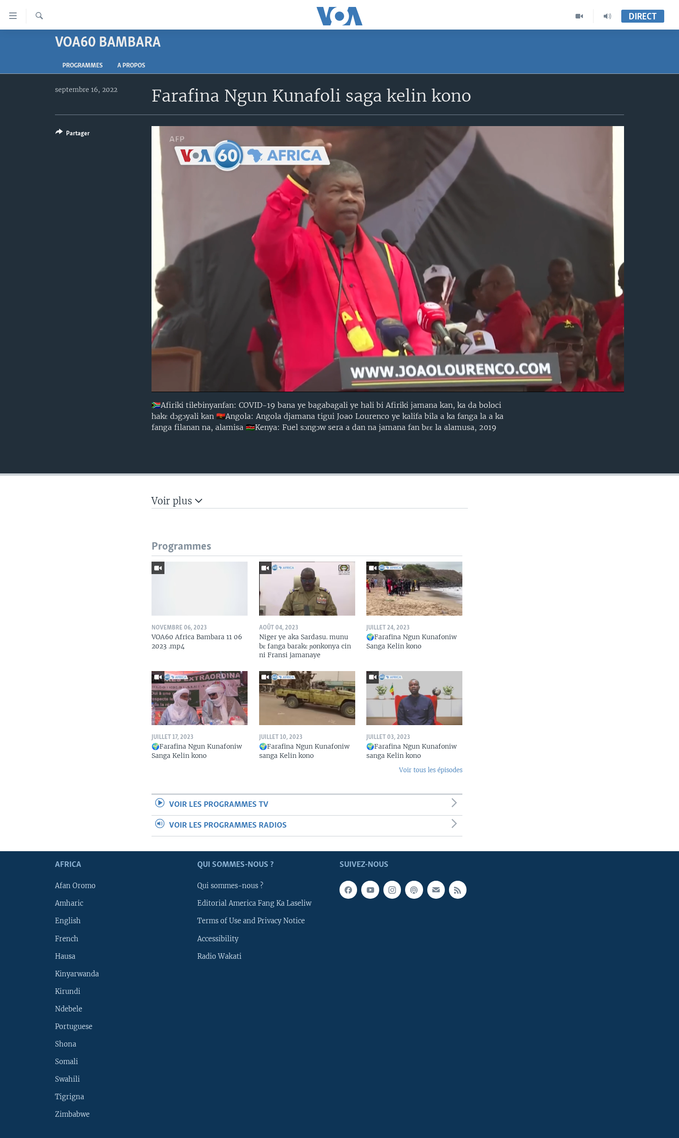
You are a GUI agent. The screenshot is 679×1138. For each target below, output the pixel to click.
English (68, 921)
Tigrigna (69, 1097)
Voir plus (173, 501)
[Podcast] (414, 890)
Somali (66, 1062)
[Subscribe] (436, 890)
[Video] (579, 16)
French (67, 939)
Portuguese (73, 1027)
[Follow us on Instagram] (392, 890)
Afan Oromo (75, 886)
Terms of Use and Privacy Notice (251, 921)
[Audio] (607, 16)
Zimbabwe (72, 1114)
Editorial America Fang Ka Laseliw (254, 904)
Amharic (69, 904)
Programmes (82, 65)
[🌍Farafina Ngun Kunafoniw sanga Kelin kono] (307, 698)
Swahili (67, 1079)
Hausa (65, 956)
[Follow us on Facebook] (348, 890)
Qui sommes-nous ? (230, 886)
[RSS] (458, 890)
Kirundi (67, 991)
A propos (131, 65)
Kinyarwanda (77, 974)
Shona (65, 1044)
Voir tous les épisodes (430, 770)
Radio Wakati (219, 956)
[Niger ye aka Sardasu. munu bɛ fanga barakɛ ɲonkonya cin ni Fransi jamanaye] (307, 589)
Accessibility (217, 939)
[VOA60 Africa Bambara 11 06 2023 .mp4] (200, 589)
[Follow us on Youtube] (370, 890)
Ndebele (68, 1009)
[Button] (72, 135)
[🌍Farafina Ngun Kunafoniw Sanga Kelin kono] (414, 589)
